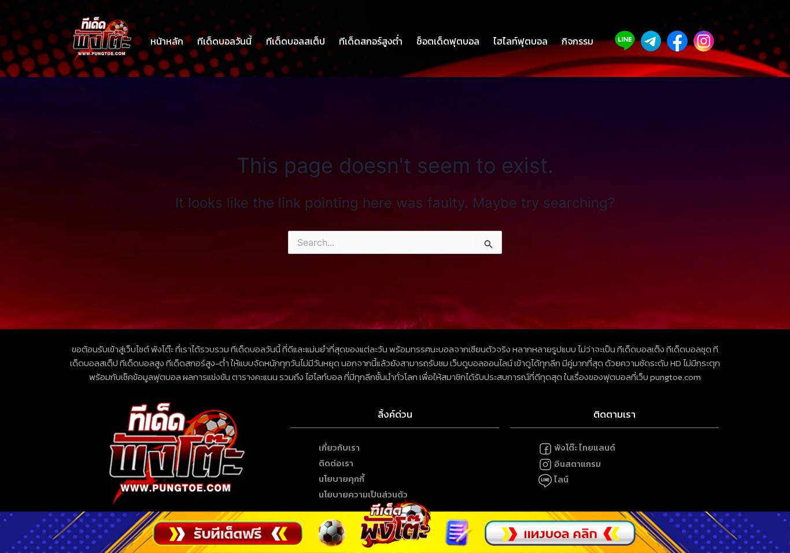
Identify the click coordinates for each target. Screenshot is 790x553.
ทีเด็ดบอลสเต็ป (295, 41)
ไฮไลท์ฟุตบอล (520, 41)
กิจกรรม (577, 41)
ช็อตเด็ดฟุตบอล (447, 41)
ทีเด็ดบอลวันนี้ (224, 41)
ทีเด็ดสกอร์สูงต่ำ (371, 41)
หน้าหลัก (166, 41)
